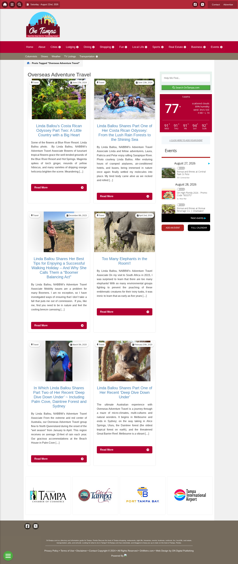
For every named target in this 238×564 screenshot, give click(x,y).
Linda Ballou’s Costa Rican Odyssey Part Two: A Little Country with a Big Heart (59, 130)
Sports (156, 47)
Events (215, 47)
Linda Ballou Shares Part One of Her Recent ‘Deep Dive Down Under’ (124, 392)
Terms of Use (67, 550)
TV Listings (70, 56)
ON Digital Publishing (183, 550)
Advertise (228, 4)
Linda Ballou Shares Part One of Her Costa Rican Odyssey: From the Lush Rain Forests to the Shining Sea (124, 133)
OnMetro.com (147, 550)
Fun (121, 47)
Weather (56, 56)
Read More (41, 187)
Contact (216, 4)
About (41, 47)
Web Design (162, 550)
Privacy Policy (51, 550)
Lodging (70, 47)
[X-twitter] (202, 4)
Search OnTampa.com (187, 87)
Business (196, 47)
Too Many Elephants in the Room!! (124, 261)
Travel (36, 82)
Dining (87, 47)
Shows (44, 56)
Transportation (87, 56)
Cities (54, 47)
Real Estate (176, 47)
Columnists (31, 56)
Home (29, 47)
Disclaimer (81, 550)
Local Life (138, 47)
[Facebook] (195, 4)
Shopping (105, 47)
